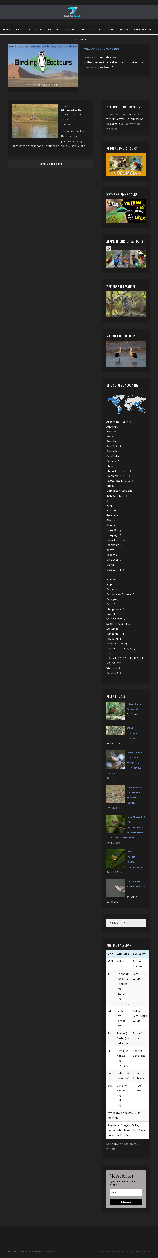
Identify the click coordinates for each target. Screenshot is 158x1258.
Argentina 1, (114, 421)
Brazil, (111, 446)
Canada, (112, 461)
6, (134, 648)
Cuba (109, 485)
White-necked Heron (73, 110)
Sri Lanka (112, 628)
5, (128, 471)
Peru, (110, 604)
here (115, 1144)
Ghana (110, 520)
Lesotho (111, 555)
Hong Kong (113, 530)
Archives (19, 29)
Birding (70, 29)
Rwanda (111, 614)
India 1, (111, 540)
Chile (109, 466)
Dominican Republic (119, 490)
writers (111, 119)
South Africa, (115, 619)
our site (105, 57)
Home (5, 29)
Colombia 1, (114, 476)
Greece (110, 525)
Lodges (110, 29)
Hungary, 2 (113, 535)
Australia (112, 426)
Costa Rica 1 (114, 481)
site (131, 114)
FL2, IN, (139, 658)
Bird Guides (54, 29)
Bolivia (110, 436)
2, (117, 446)
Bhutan (111, 431)
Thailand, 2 (113, 638)
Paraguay (112, 599)
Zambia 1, (113, 673)
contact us (117, 124)
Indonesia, (113, 545)
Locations (96, 29)
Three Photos (80, 39)
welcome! (106, 67)
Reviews (124, 29)
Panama (111, 589)
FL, (131, 658)
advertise (101, 62)
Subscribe (126, 1202)
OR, (114, 663)
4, (125, 471)
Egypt (110, 505)
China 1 (111, 471)
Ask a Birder (36, 29)
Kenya (110, 550)
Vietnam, (112, 668)
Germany (112, 515)
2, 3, (126, 421)
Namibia (111, 579)
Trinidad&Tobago (117, 643)
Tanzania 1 (113, 633)
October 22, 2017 (70, 114)
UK (108, 653)
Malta (110, 564)
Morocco (112, 574)
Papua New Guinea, (119, 594)
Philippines (113, 609)
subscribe (116, 62)
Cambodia (112, 456)
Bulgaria (112, 451)
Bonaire (111, 441)
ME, (109, 663)
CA (119, 658)
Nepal (110, 584)
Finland (111, 510)
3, (122, 471)
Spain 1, (112, 624)
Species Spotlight (143, 29)
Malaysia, (113, 559)
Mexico (111, 569)
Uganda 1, (113, 648)
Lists (82, 29)
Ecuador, (112, 495)
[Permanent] (35, 137)
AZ (114, 658)
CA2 (125, 658)
